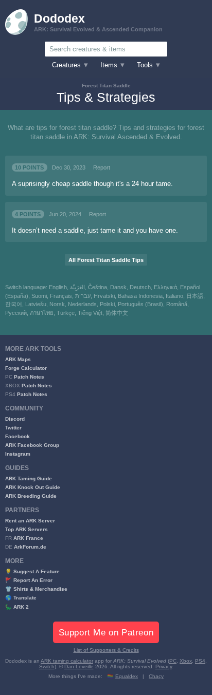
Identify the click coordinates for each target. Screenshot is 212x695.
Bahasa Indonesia (140, 296)
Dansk (118, 287)
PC (172, 661)
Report (101, 167)
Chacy (156, 676)
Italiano (174, 296)
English (58, 287)
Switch (47, 666)
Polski (107, 304)
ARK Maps (18, 359)
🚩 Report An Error (28, 580)
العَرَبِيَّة (77, 287)
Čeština (97, 287)
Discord (15, 419)
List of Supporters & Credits (106, 650)
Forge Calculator (26, 368)
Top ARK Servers (26, 529)
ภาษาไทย (42, 313)
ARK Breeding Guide (31, 496)
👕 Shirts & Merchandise (36, 589)
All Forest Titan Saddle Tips (106, 260)
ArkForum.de (30, 547)
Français (61, 296)
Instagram (17, 454)
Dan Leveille (79, 666)
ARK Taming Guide (28, 478)
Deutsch (140, 287)
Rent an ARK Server (30, 520)
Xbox (186, 661)
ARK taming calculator (67, 661)
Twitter (13, 427)
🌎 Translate (21, 597)
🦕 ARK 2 (17, 607)
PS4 (200, 661)
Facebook (17, 436)
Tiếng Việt (90, 313)
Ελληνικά (165, 287)
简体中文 (116, 313)
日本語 (194, 296)
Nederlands (82, 304)
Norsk (57, 304)
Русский (16, 313)
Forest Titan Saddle (106, 85)
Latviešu (35, 304)
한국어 (13, 304)
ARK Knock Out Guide (32, 487)
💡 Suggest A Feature (32, 571)
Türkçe (66, 313)
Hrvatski (104, 296)
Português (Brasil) (140, 304)
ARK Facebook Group (32, 445)
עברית (83, 296)
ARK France (28, 538)
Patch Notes (29, 377)
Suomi (39, 296)
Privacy (163, 666)
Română (176, 304)
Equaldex (126, 676)
